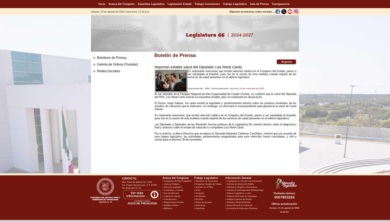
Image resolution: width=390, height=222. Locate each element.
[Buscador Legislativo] (284, 189)
